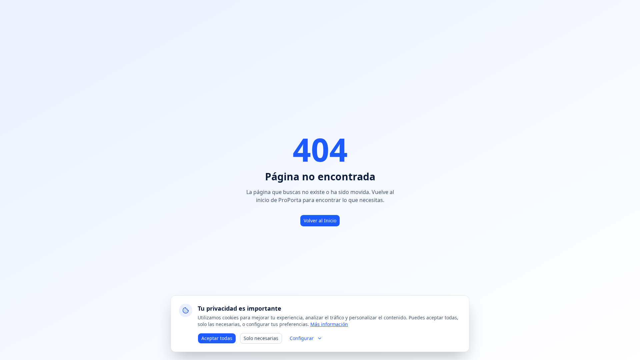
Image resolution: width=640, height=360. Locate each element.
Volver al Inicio (320, 220)
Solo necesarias (261, 338)
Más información (329, 324)
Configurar (302, 338)
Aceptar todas (216, 338)
